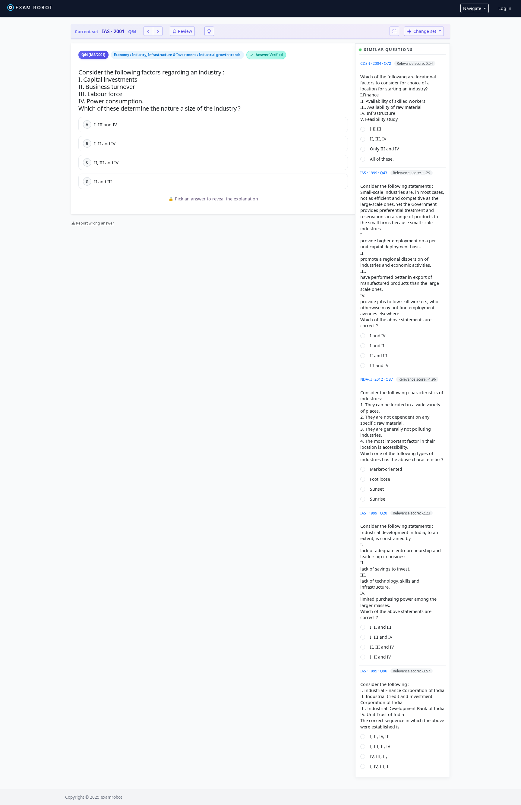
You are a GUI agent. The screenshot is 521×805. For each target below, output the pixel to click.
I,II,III (375, 129)
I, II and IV (380, 657)
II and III (378, 355)
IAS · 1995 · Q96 (374, 671)
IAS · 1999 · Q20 (374, 513)
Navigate (472, 8)
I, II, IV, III (380, 736)
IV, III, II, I (380, 756)
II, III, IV (378, 139)
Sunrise (377, 499)
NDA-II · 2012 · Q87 (377, 379)
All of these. (382, 159)
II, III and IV (382, 647)
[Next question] (158, 31)
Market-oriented (386, 469)
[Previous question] (148, 31)
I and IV (377, 335)
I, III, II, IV (380, 746)
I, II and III (380, 627)
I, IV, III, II (380, 766)
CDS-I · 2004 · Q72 (376, 63)
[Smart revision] (209, 31)
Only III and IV (384, 149)
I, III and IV (381, 637)
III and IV (379, 365)
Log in (504, 8)
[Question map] (394, 31)
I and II (377, 345)
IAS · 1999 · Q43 (374, 172)
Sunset (377, 489)
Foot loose (380, 479)
